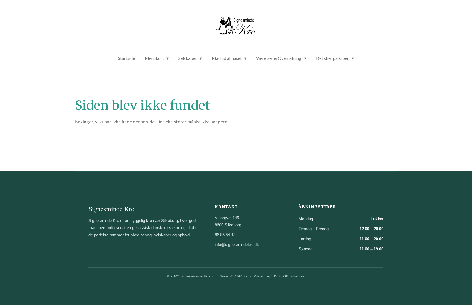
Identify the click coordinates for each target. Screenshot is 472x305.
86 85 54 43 (225, 234)
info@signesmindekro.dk (237, 244)
